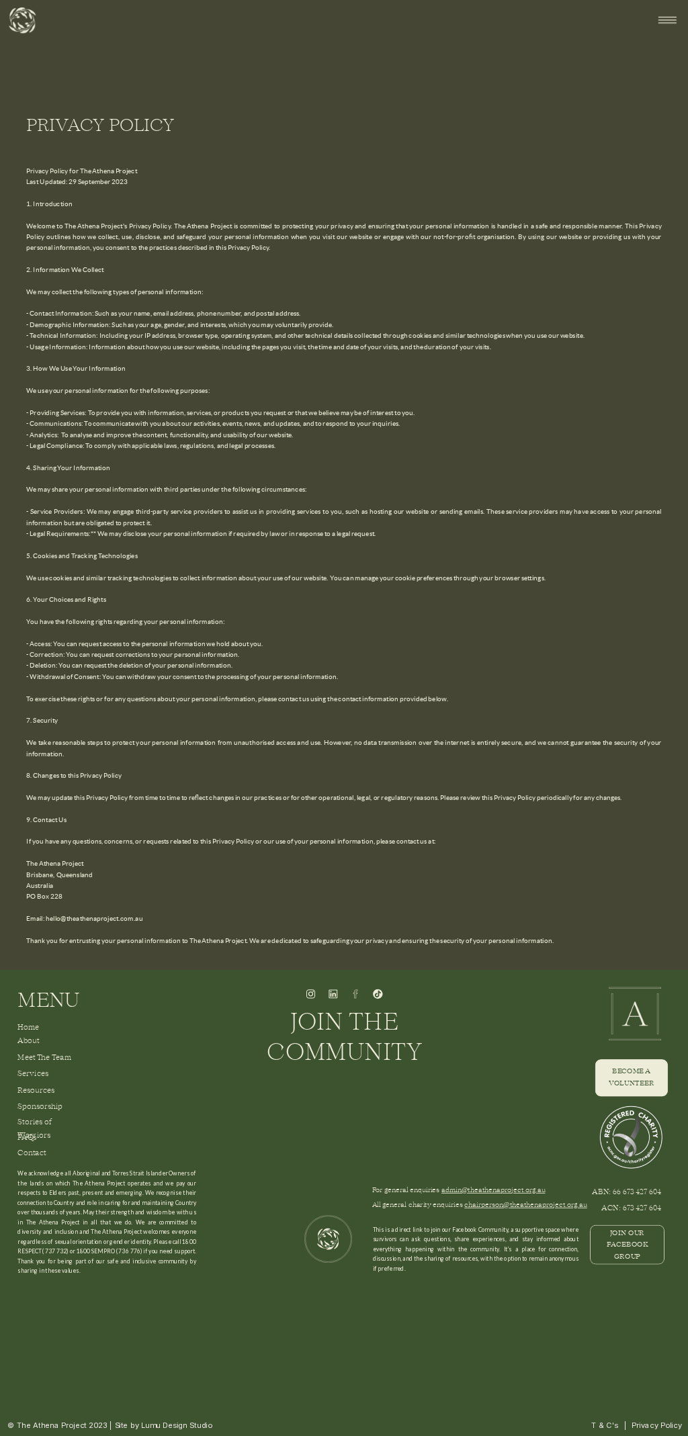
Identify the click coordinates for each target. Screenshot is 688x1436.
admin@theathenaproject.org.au (493, 1190)
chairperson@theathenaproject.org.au (525, 1205)
